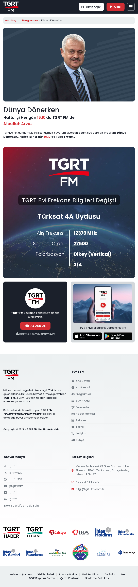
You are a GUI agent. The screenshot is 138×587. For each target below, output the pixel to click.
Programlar (30, 20)
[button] (131, 7)
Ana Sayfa (12, 20)
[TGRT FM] (11, 6)
